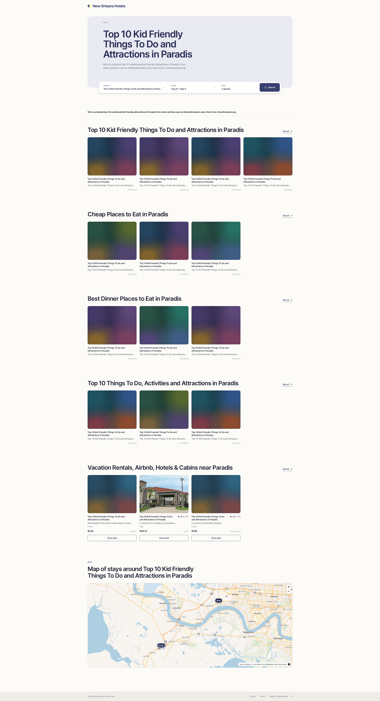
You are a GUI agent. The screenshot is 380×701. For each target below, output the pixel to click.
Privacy (253, 696)
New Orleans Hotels (109, 6)
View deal (112, 538)
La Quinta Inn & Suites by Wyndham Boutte (160, 523)
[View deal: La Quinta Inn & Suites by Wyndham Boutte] (164, 494)
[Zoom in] (288, 587)
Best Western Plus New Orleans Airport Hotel (109, 523)
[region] (190, 625)
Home (105, 22)
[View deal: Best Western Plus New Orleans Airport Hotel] (112, 494)
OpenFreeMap (245, 664)
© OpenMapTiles (258, 664)
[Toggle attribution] (289, 664)
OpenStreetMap (280, 664)
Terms (262, 696)
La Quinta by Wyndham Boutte (206, 523)
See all (287, 131)
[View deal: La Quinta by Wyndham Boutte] (215, 494)
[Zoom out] (288, 591)
